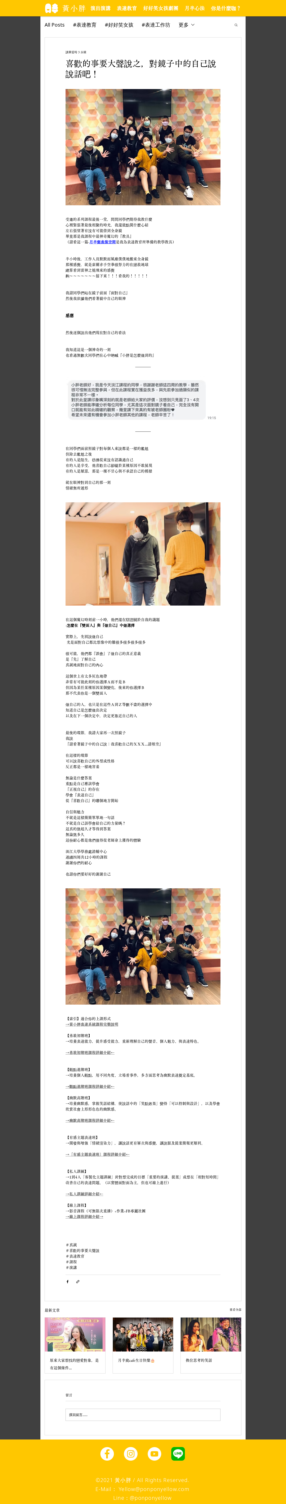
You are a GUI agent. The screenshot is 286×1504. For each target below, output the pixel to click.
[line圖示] (178, 1454)
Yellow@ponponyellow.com (154, 1488)
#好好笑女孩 (119, 24)
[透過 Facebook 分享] (68, 1282)
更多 (184, 24)
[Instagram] (131, 1454)
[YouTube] (154, 1454)
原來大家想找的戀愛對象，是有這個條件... (74, 1364)
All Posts (55, 24)
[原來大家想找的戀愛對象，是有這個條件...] (75, 1335)
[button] (236, 24)
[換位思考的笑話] (211, 1335)
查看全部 (235, 1309)
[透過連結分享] (78, 1282)
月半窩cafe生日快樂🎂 (136, 1360)
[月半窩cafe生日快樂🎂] (143, 1335)
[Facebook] (107, 1454)
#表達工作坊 (156, 24)
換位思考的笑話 (199, 1360)
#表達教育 (85, 24)
